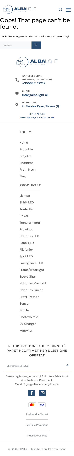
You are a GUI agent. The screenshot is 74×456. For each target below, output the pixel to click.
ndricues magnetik (33, 283)
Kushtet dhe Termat (37, 414)
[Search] (36, 45)
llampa (24, 196)
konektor (26, 330)
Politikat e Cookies (37, 435)
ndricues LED (29, 236)
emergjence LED (31, 263)
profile (24, 310)
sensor (24, 303)
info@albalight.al (35, 95)
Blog (22, 176)
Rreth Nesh (27, 169)
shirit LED (26, 202)
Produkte (26, 149)
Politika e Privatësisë (37, 424)
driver (23, 216)
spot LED (26, 256)
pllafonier (26, 250)
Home (23, 143)
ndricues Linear (31, 290)
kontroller (26, 209)
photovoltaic (28, 317)
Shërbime (26, 163)
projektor (26, 229)
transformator (29, 223)
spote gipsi (27, 276)
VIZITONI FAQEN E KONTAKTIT (37, 117)
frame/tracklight (31, 270)
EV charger (27, 324)
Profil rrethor (29, 297)
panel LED (26, 243)
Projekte (25, 156)
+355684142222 (33, 83)
